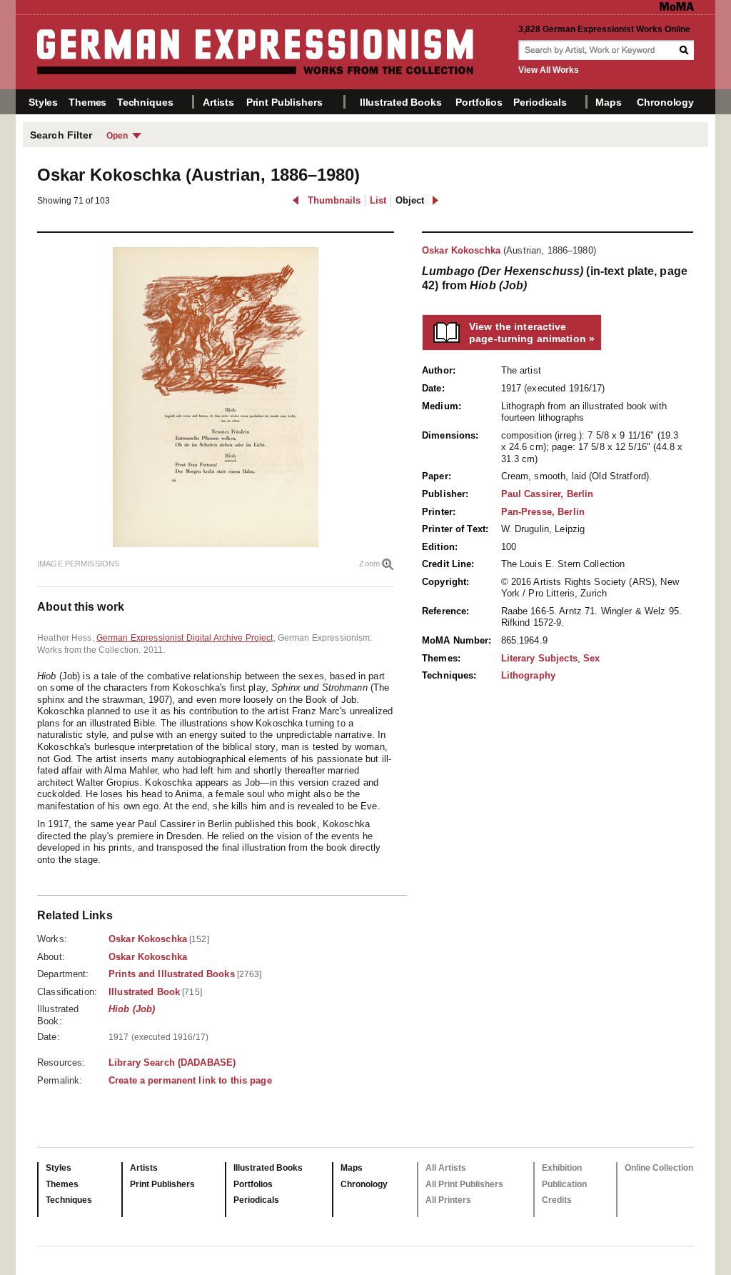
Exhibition (562, 1168)
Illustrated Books (401, 102)
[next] (435, 200)
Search (685, 50)
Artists (218, 102)
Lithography (528, 675)
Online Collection (659, 1168)
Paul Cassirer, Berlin (547, 494)
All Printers (448, 1200)
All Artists (445, 1168)
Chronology (665, 102)
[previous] (296, 200)
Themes (87, 102)
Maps (608, 102)
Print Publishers (284, 102)
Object (409, 200)
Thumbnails (334, 200)
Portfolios (479, 102)
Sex (591, 658)
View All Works (548, 70)
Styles (43, 102)
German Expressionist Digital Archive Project (184, 638)
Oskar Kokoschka (461, 250)
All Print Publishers (464, 1184)
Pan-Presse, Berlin (543, 511)
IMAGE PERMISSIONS (78, 563)
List (378, 200)
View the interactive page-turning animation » (532, 332)
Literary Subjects (539, 658)
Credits (557, 1200)
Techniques (145, 102)
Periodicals (539, 102)
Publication (564, 1184)
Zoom (369, 563)
